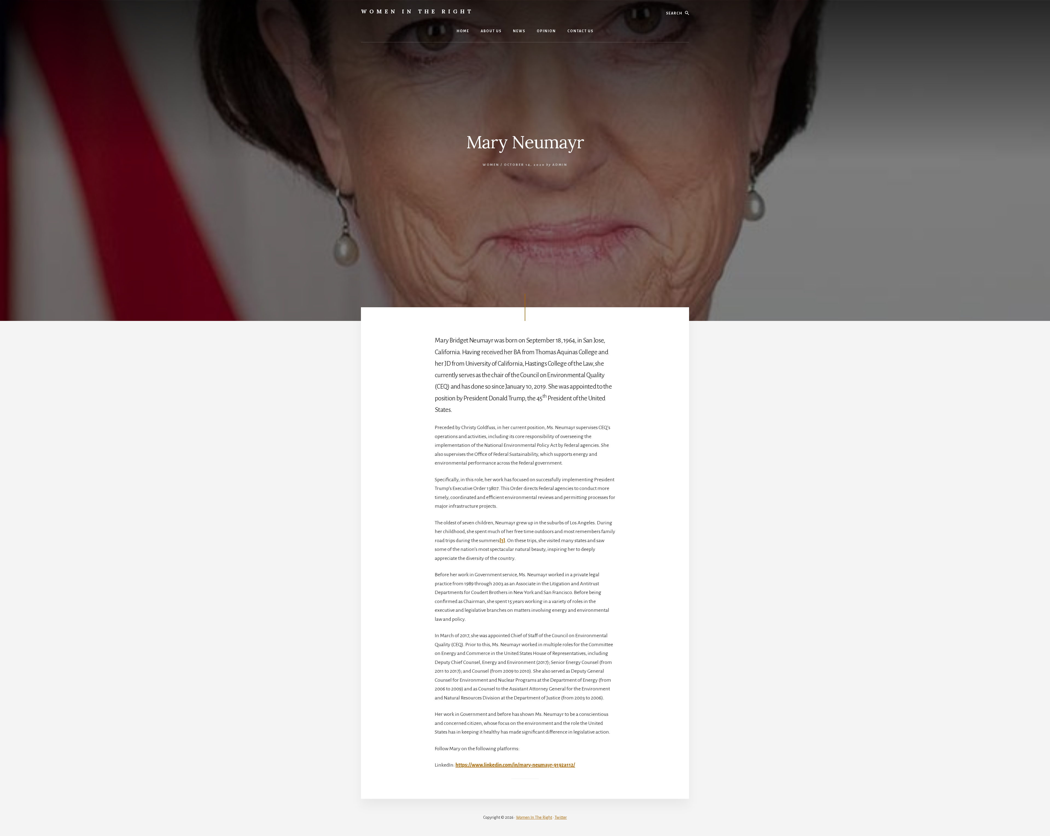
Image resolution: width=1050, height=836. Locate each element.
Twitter (561, 817)
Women (491, 165)
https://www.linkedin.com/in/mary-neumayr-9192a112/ (515, 765)
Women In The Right (417, 11)
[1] (502, 540)
